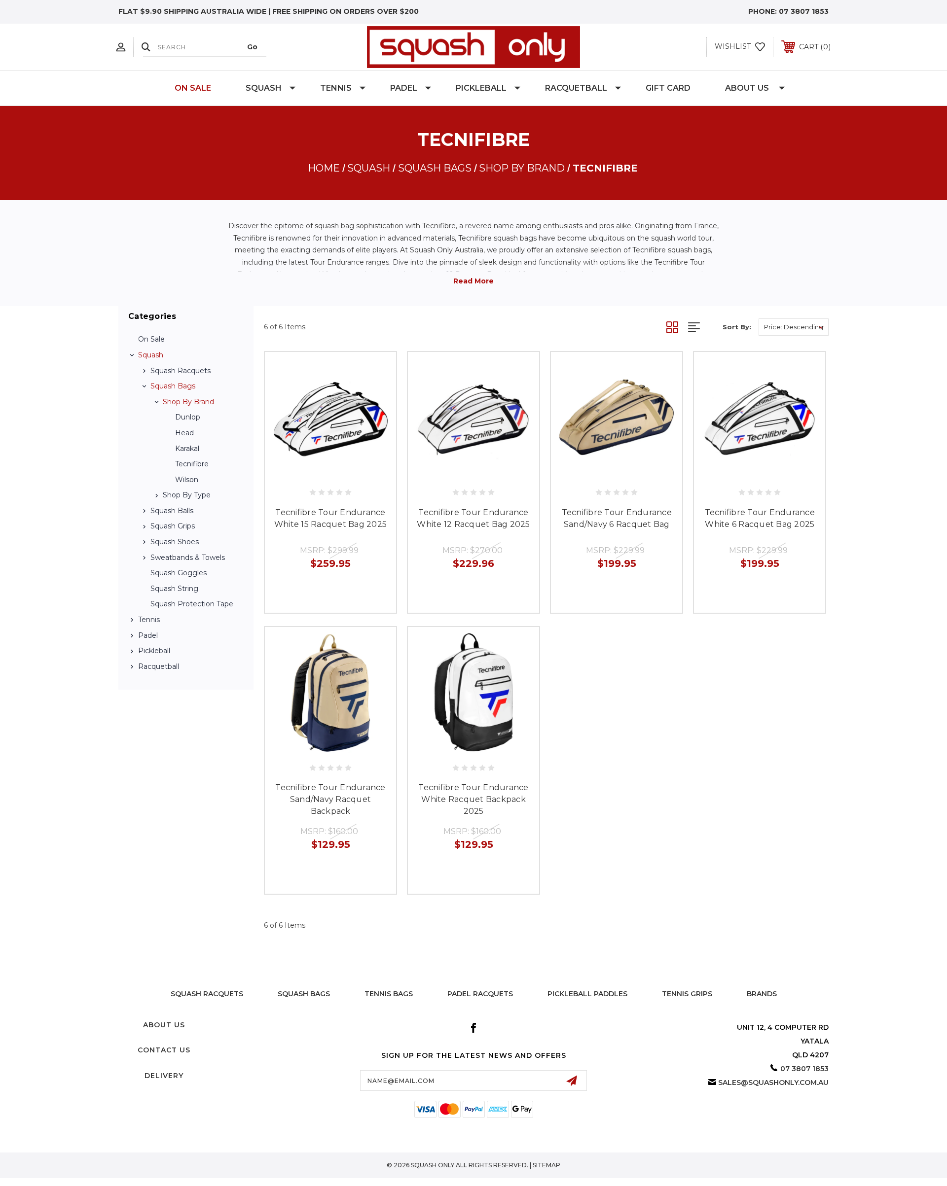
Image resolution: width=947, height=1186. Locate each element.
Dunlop (187, 417)
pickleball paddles (587, 993)
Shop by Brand (188, 401)
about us (164, 1024)
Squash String (174, 588)
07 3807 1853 (804, 11)
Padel (403, 88)
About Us (747, 88)
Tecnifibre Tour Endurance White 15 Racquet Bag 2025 (330, 518)
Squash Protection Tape (191, 603)
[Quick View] (308, 472)
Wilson (186, 479)
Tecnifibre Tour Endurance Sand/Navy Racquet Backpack (330, 799)
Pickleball (481, 88)
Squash (264, 88)
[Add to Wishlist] (330, 472)
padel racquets (480, 993)
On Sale (193, 88)
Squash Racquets (180, 370)
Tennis (336, 88)
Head (184, 432)
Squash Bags (172, 386)
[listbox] (794, 327)
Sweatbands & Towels (187, 557)
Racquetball (576, 88)
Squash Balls (171, 510)
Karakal (187, 448)
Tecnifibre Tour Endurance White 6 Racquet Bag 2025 (760, 518)
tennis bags (388, 993)
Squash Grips (172, 526)
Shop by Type (187, 494)
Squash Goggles (178, 572)
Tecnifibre (192, 463)
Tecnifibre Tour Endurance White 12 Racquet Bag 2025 (473, 518)
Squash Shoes (174, 541)
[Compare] (353, 472)
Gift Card (668, 88)
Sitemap (546, 1165)
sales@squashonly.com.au (773, 1082)
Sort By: (737, 327)
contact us (164, 1050)
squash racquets (207, 993)
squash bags (304, 993)
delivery (164, 1075)
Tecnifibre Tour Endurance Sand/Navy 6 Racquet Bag (617, 518)
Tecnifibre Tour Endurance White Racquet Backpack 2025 (473, 799)
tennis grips (687, 993)
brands (762, 993)
